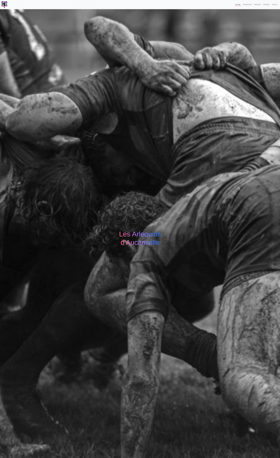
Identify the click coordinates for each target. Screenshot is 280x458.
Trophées (266, 4)
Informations (247, 4)
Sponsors (257, 4)
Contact (274, 4)
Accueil (238, 4)
